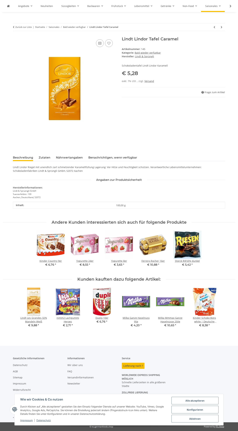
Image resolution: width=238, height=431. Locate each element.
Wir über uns (75, 365)
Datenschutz (43, 420)
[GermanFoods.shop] (8, 6)
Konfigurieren (195, 409)
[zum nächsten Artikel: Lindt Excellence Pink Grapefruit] (221, 27)
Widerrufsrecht (22, 389)
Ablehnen (195, 418)
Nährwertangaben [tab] (69, 157)
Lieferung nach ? (133, 365)
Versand (149, 81)
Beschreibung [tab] (23, 157)
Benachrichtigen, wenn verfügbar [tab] (112, 157)
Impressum (26, 420)
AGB (15, 371)
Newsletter (73, 383)
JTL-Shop (220, 426)
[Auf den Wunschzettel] (109, 43)
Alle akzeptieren (195, 400)
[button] (228, 6)
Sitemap (17, 377)
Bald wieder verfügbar (148, 52)
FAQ (69, 371)
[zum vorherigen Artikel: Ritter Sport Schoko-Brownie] (214, 27)
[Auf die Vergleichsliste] (100, 43)
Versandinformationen (80, 377)
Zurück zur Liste (23, 27)
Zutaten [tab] (44, 157)
